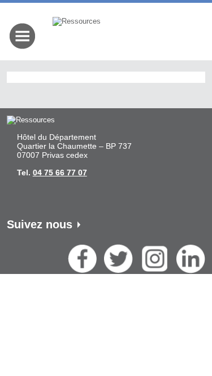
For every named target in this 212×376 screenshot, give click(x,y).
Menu (22, 36)
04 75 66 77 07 (60, 172)
